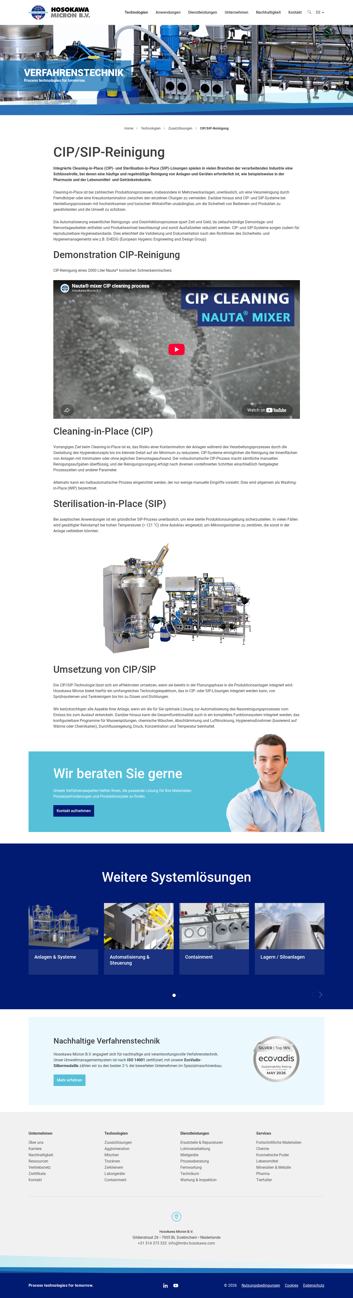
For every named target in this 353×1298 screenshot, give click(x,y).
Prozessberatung (194, 1161)
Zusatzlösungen (118, 1142)
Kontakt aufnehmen (74, 810)
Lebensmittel (267, 1161)
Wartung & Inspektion (198, 1180)
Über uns (36, 1142)
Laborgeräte (114, 1173)
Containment (115, 1180)
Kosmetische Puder (272, 1155)
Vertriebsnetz (40, 1167)
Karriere (35, 1148)
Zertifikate (37, 1173)
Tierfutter (264, 1180)
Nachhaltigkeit (268, 12)
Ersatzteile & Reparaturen (201, 1142)
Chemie (262, 1148)
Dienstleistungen (202, 12)
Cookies (291, 1285)
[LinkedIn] (165, 1285)
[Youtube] (175, 1285)
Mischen (111, 1155)
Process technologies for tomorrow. (61, 1285)
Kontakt (295, 12)
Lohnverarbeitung (195, 1148)
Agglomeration (116, 1148)
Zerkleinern (113, 1167)
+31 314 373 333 (152, 1243)
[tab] (174, 995)
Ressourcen (38, 1161)
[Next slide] (320, 994)
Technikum (189, 1173)
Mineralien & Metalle (273, 1167)
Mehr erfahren (69, 1080)
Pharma (263, 1173)
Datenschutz (313, 1285)
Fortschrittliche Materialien (278, 1142)
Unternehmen (236, 12)
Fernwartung (191, 1167)
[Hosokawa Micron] (59, 12)
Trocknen (112, 1161)
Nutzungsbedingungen (261, 1285)
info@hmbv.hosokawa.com (192, 1243)
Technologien (136, 12)
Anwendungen (168, 12)
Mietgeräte (189, 1155)
